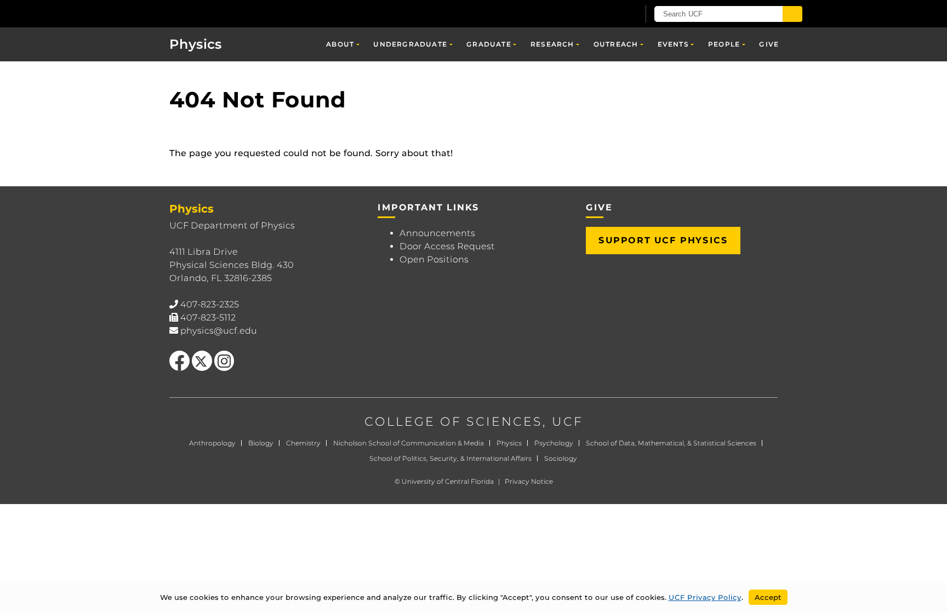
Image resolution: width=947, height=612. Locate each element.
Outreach (616, 44)
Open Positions (434, 259)
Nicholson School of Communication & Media (408, 443)
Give (769, 44)
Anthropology (212, 443)
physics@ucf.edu (218, 330)
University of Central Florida (448, 481)
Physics (195, 44)
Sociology (560, 458)
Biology (260, 443)
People (724, 44)
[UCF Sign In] (603, 14)
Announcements (437, 233)
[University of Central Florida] (233, 13)
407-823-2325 (209, 304)
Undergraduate (410, 44)
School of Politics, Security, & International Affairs (450, 458)
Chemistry (303, 443)
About (340, 44)
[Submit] (792, 14)
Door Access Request (447, 246)
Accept (768, 597)
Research (552, 44)
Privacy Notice (529, 481)
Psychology (553, 443)
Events (673, 44)
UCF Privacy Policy (705, 597)
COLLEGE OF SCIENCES (453, 421)
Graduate (488, 44)
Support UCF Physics (663, 240)
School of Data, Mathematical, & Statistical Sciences (671, 443)
